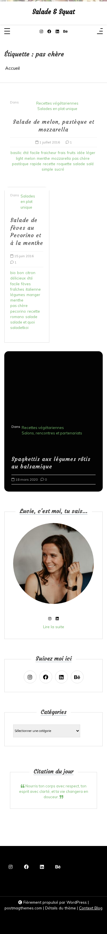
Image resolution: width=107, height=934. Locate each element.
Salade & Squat (53, 12)
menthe (43, 158)
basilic (16, 152)
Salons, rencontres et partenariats (52, 433)
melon (30, 158)
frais (62, 152)
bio (13, 272)
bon (20, 272)
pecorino (18, 311)
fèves (26, 284)
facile (35, 152)
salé (90, 163)
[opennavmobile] (100, 31)
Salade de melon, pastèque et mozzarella (53, 125)
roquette (64, 163)
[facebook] (49, 31)
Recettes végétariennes (57, 103)
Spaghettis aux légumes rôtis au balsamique (50, 463)
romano (17, 316)
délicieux (18, 278)
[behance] (65, 31)
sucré (59, 169)
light (19, 158)
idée (81, 152)
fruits (71, 152)
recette (49, 163)
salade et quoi (22, 322)
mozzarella (61, 158)
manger (33, 294)
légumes (17, 294)
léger (90, 152)
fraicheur (48, 152)
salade (79, 163)
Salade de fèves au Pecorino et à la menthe (26, 232)
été (26, 152)
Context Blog (90, 907)
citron (30, 272)
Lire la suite (53, 626)
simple (47, 169)
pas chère (81, 158)
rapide (35, 163)
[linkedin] (57, 31)
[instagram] (41, 31)
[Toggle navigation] (7, 31)
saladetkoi (19, 327)
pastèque (20, 163)
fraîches (17, 289)
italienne (33, 289)
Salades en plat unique (57, 108)
